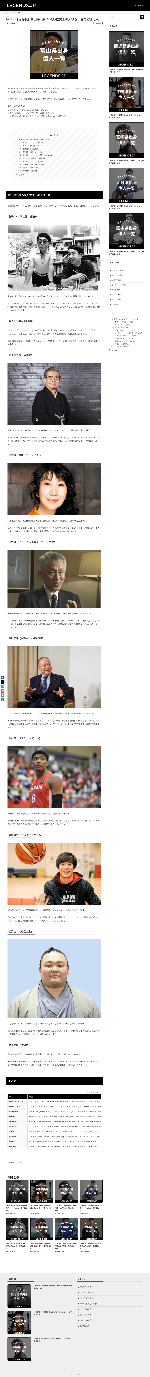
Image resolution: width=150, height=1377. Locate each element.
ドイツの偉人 (117, 299)
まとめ (21, 175)
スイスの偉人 (117, 295)
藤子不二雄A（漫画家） (31, 146)
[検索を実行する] (142, 17)
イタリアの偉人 (117, 280)
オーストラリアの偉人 (120, 285)
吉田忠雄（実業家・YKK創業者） (35, 158)
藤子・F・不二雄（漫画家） (33, 143)
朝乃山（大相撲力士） (31, 168)
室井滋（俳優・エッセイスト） (34, 152)
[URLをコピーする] (2, 699)
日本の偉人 (98, 23)
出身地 (20, 1162)
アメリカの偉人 (117, 270)
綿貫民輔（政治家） (30, 171)
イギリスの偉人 (117, 275)
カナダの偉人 (117, 290)
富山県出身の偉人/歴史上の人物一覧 (34, 139)
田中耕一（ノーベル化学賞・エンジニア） (38, 155)
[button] (2, 677)
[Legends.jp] (21, 5)
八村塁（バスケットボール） (33, 161)
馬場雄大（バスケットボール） (34, 164)
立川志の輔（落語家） (31, 149)
